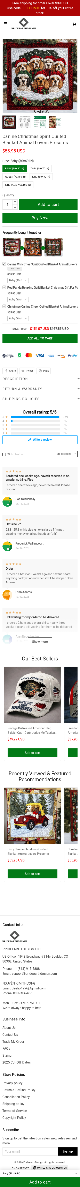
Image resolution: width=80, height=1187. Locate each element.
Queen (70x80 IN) (15, 176)
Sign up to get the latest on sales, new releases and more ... (39, 1140)
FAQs (6, 1048)
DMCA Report (20, 1168)
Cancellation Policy (16, 1097)
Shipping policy (13, 1104)
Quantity (8, 195)
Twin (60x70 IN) (40, 168)
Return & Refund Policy (18, 1090)
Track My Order (13, 1042)
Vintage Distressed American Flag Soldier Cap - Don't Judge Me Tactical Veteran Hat (31, 731)
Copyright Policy (14, 1118)
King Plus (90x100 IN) (18, 184)
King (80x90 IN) (41, 176)
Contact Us (10, 1035)
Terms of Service (14, 1111)
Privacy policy (12, 1083)
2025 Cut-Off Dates (16, 1062)
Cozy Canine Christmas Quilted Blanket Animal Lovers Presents (28, 851)
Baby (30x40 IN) (22, 161)
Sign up (68, 1151)
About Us (9, 1028)
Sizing (6, 1055)
